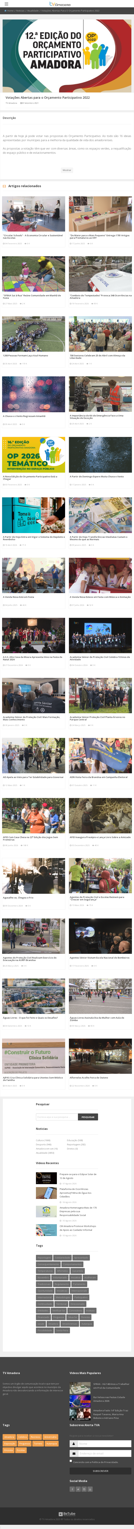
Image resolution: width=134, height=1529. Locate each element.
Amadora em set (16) (47, 1148)
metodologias (63, 1297)
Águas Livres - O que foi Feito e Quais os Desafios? (30, 1017)
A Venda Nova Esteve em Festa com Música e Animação (100, 597)
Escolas (21, 1450)
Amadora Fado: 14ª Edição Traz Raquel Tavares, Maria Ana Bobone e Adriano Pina (110, 1414)
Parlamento (79, 1284)
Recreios (35, 1436)
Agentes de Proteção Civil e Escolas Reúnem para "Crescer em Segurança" (97, 898)
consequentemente (48, 1264)
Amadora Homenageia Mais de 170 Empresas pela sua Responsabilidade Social (78, 1211)
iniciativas (62, 1290)
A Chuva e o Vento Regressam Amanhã (24, 416)
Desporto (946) (43, 1144)
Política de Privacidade (105, 1462)
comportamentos (72, 1264)
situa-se (72, 1317)
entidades (43, 1310)
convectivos (75, 1310)
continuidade (45, 1303)
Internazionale (79, 1290)
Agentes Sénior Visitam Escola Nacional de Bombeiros (99, 957)
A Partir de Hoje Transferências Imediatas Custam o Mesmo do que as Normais (98, 538)
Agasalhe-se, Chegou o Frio (18, 897)
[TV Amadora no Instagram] (84, 1489)
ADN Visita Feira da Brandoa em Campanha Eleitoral (99, 777)
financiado (43, 1317)
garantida (77, 1270)
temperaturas (45, 1270)
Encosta (8, 1450)
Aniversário (50, 1436)
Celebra (22, 1436)
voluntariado (60, 1277)
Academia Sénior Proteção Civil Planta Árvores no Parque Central (97, 718)
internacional (45, 1297)
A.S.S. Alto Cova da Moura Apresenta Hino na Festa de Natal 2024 (32, 658)
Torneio (38, 1443)
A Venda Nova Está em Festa (18, 597)
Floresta (85, 1317)
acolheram (90, 1277)
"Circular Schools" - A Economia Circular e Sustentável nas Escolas (33, 236)
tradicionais (44, 1284)
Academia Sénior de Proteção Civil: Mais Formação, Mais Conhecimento (31, 718)
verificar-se (59, 1310)
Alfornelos (62, 1270)
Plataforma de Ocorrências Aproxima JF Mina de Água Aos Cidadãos (75, 1192)
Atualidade (33, 10)
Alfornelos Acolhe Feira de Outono (89, 1077)
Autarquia (51, 1443)
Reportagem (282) (76, 1144)
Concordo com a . (95, 1462)
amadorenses (69, 1323)
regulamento (62, 1284)
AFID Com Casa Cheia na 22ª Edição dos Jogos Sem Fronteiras (30, 838)
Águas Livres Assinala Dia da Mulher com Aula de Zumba (97, 1019)
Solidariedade (62, 1257)
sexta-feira (62, 1330)
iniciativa (75, 1277)
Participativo (81, 1297)
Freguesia (24, 1443)
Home (10, 10)
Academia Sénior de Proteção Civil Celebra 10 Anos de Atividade (100, 658)
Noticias (20, 10)
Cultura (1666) (43, 1140)
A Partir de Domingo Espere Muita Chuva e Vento (97, 476)
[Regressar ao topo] (122, 1507)
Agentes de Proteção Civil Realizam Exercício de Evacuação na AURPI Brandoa (30, 959)
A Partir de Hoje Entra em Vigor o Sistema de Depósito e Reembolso (34, 538)
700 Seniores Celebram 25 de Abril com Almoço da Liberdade (97, 356)
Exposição (9, 1443)
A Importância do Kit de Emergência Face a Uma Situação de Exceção (96, 417)
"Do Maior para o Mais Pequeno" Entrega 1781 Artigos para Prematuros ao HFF (99, 236)
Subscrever (100, 1471)
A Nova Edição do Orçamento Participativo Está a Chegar (30, 477)
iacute (41, 1323)
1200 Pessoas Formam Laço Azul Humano (25, 355)
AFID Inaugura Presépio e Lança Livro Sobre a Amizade (100, 837)
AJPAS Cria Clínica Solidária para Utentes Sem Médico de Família (33, 1079)
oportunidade (45, 1290)
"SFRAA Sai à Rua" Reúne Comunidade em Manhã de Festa (32, 296)
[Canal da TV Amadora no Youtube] (90, 1489)
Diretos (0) (72, 1148)
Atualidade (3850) (45, 1152)
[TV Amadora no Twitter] (78, 1489)
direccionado (78, 1303)
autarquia (86, 1323)
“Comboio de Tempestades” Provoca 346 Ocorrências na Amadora (101, 296)
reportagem (44, 1257)
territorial (61, 1303)
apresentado (81, 1257)
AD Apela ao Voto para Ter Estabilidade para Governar (33, 777)
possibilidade (45, 1330)
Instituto (90, 1310)
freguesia (58, 1317)
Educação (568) (75, 1140)
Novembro (43, 1277)
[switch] (71, 1461)
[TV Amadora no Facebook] (72, 1489)
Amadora (53, 1323)
